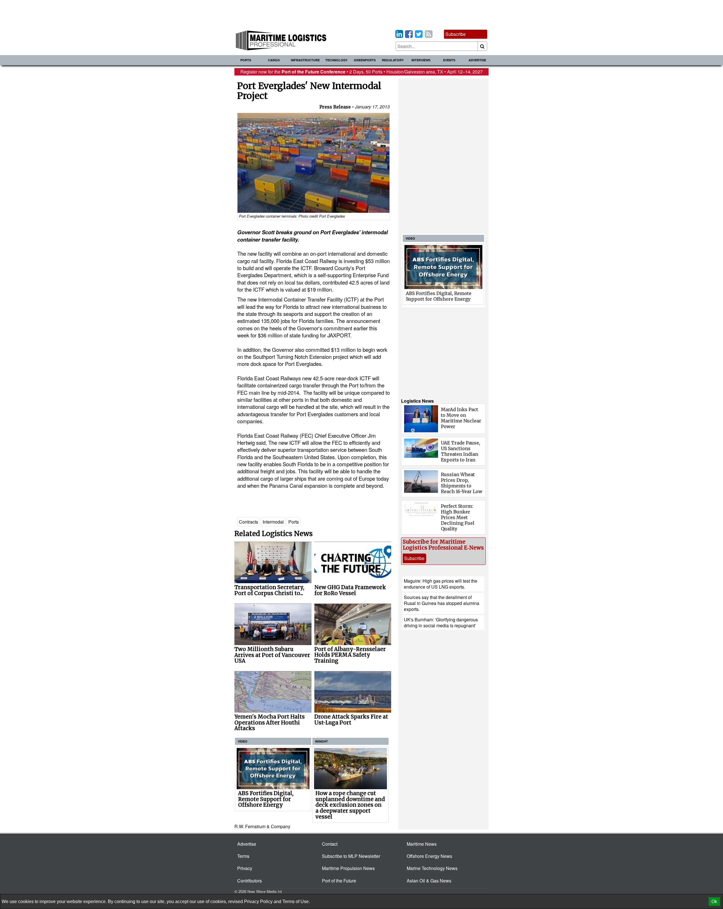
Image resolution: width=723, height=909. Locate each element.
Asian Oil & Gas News (429, 880)
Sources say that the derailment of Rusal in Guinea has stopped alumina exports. (441, 603)
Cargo (274, 60)
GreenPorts (365, 60)
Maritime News (422, 844)
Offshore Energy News (429, 856)
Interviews (420, 60)
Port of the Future (339, 880)
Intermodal (273, 522)
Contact (329, 844)
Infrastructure (305, 60)
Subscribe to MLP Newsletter (351, 856)
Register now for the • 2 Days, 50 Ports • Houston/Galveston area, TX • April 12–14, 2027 (361, 71)
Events (449, 60)
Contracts (248, 522)
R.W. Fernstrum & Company (262, 826)
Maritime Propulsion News (348, 868)
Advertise (477, 60)
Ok (714, 901)
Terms (243, 856)
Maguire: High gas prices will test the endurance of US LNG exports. (440, 584)
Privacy (244, 868)
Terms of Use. (296, 901)
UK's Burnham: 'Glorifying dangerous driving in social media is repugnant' (441, 622)
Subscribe (455, 34)
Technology (336, 60)
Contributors (249, 880)
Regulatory (393, 60)
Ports (245, 60)
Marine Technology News (432, 868)
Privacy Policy (258, 901)
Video (242, 741)
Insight (321, 741)
